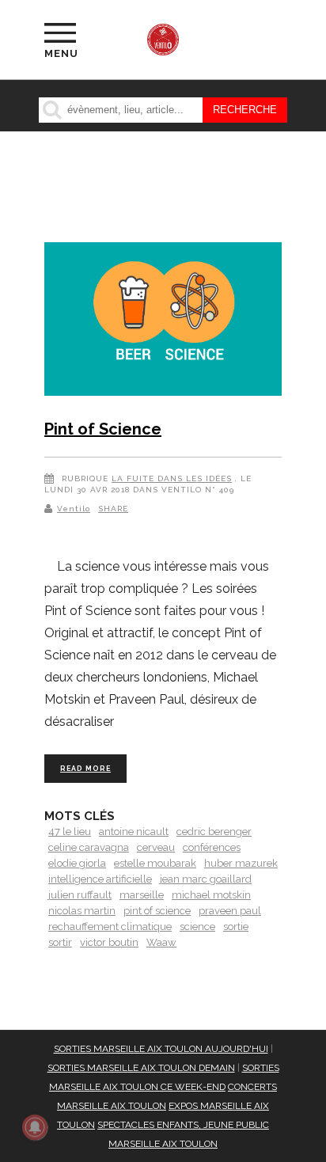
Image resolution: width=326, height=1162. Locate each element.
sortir (60, 942)
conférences (212, 847)
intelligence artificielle (100, 879)
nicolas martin (82, 911)
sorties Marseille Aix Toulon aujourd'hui (161, 1048)
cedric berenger (214, 831)
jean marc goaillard (206, 879)
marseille (141, 895)
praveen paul (230, 911)
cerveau (156, 847)
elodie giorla (77, 863)
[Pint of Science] (163, 321)
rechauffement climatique (110, 926)
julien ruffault (80, 895)
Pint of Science (102, 429)
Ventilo (73, 508)
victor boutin (109, 942)
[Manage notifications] (34, 1127)
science (197, 926)
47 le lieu (69, 831)
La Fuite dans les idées (172, 478)
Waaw (161, 942)
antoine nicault (134, 831)
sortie (235, 926)
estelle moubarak (155, 863)
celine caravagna (88, 847)
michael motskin (211, 895)
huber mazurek (241, 863)
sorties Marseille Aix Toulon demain (141, 1067)
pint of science (157, 911)
